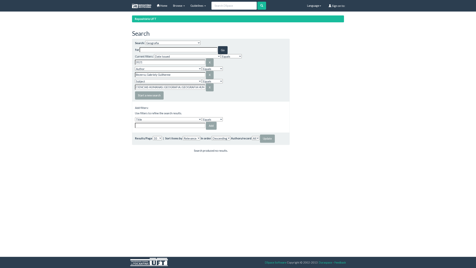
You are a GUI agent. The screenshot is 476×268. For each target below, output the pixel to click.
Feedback (340, 262)
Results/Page (143, 138)
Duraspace (325, 262)
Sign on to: (338, 5)
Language (313, 5)
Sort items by (173, 138)
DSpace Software (275, 262)
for (137, 49)
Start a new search (149, 95)
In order (206, 138)
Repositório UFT (145, 18)
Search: (140, 43)
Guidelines (197, 5)
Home (163, 5)
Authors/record (241, 138)
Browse (178, 5)
